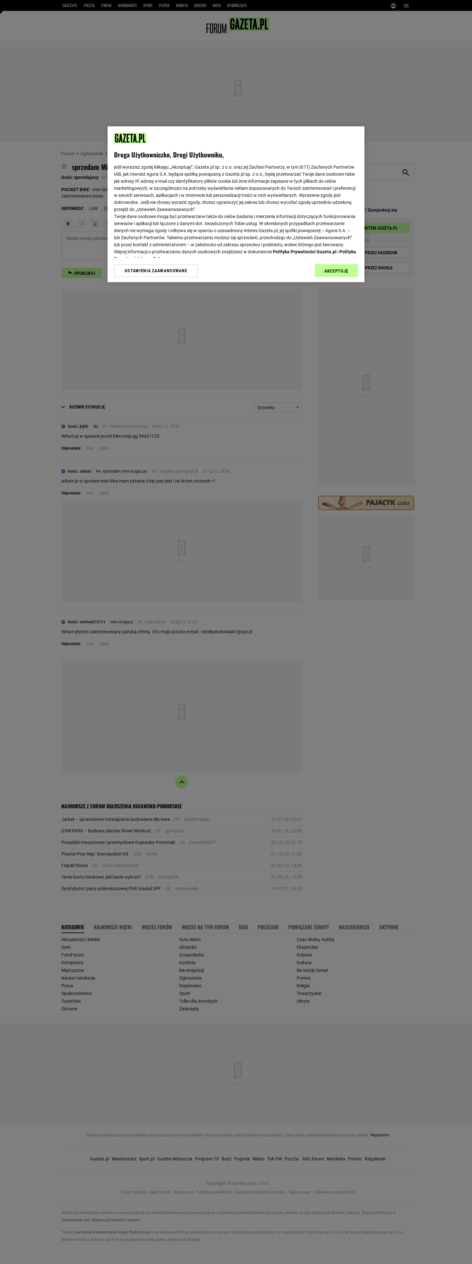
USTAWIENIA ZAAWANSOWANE (156, 270)
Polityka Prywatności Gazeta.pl (305, 251)
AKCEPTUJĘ (336, 271)
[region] (236, 204)
